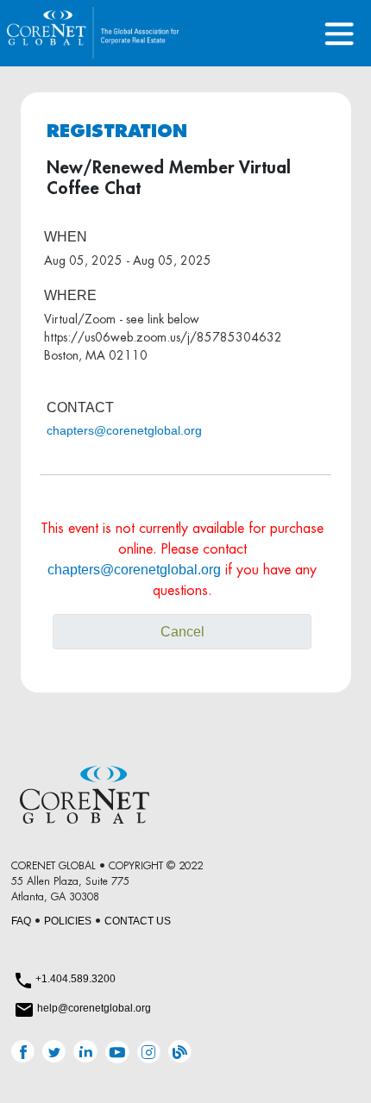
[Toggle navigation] (339, 33)
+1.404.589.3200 (75, 979)
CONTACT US (137, 921)
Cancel (182, 631)
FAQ (21, 921)
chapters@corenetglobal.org (124, 430)
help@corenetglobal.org (94, 1008)
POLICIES (67, 921)
